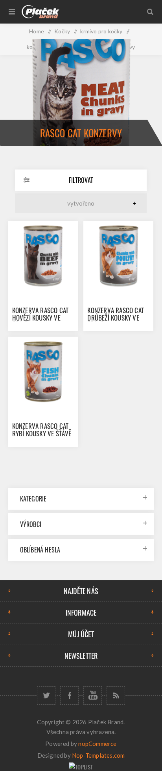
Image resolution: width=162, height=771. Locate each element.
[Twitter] (46, 695)
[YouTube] (92, 695)
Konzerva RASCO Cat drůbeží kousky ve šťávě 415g (115, 317)
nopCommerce (97, 743)
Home (36, 31)
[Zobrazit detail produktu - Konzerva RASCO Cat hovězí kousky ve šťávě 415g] (43, 256)
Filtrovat (81, 180)
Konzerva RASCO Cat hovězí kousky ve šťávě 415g (40, 317)
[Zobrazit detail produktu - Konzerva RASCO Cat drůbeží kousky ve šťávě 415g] (118, 256)
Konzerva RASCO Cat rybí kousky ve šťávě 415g (42, 433)
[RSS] (116, 695)
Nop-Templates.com (98, 755)
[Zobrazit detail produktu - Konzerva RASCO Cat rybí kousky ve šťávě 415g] (43, 371)
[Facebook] (69, 695)
